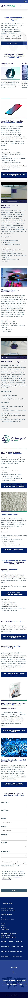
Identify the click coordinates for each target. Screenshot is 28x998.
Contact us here (12, 43)
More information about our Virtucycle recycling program (14, 485)
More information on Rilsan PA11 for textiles (14, 636)
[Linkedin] (14, 972)
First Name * (5, 802)
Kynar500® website (7, 935)
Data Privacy (19, 941)
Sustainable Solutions (7, 919)
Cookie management (17, 946)
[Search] (21, 6)
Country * (4, 826)
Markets (3, 918)
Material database (6, 914)
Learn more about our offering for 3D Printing (14, 674)
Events (3, 923)
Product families (6, 916)
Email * (3, 818)
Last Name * (5, 810)
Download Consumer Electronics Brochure (14, 731)
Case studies (5, 929)
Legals (11, 941)
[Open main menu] (25, 6)
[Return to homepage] (8, 6)
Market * (4, 842)
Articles (3, 927)
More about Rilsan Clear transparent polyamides (14, 550)
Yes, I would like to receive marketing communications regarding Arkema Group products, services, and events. (14, 863)
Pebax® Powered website (8, 933)
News (3, 925)
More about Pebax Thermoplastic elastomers (14, 593)
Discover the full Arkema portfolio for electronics (14, 784)
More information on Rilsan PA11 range (14, 175)
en (25, 1)
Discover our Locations (14, 984)
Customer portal (17, 956)
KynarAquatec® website (8, 937)
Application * (5, 851)
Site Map (3, 941)
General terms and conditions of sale (11, 951)
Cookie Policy (5, 946)
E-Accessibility (5, 956)
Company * (4, 834)
